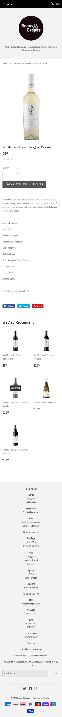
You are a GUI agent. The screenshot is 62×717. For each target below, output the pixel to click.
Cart (58, 4)
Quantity (5, 168)
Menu (9, 4)
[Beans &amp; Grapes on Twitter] (24, 689)
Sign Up (53, 673)
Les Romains (31, 542)
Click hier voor (31, 649)
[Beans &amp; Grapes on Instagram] (35, 689)
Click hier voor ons (31, 655)
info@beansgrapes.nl (31, 603)
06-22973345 (31, 613)
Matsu (31, 574)
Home (4, 63)
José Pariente (31, 578)
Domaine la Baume (31, 546)
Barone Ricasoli (31, 560)
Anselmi (31, 557)
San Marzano (16, 241)
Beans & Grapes (23, 698)
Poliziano (31, 564)
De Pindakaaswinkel (31, 512)
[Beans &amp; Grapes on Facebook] (30, 689)
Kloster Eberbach (31, 587)
